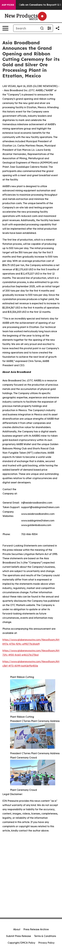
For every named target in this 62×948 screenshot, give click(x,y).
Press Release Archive (36, 929)
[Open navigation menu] (5, 28)
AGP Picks (8, 4)
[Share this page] (57, 28)
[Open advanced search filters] (49, 28)
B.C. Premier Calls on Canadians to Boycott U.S (32, 4)
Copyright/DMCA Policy (21, 942)
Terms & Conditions (45, 936)
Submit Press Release (18, 936)
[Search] (42, 28)
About (16, 929)
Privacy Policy (46, 942)
